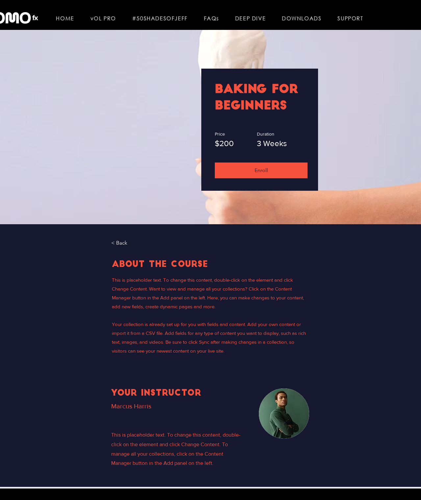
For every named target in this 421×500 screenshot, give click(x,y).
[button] (261, 170)
